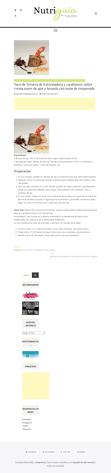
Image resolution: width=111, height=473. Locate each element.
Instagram (27, 422)
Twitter (25, 426)
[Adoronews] (30, 292)
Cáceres (18, 80)
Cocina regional (54, 80)
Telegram (26, 429)
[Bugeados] (30, 302)
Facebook (26, 419)
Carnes (26, 80)
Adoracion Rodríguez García (26, 94)
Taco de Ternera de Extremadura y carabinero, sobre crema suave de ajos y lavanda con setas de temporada (54, 86)
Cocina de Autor (38, 80)
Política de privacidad (55, 466)
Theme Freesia (52, 462)
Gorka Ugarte (68, 80)
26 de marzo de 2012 (49, 94)
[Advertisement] (54, 104)
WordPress (64, 462)
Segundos (80, 80)
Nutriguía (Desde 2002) (24, 462)
